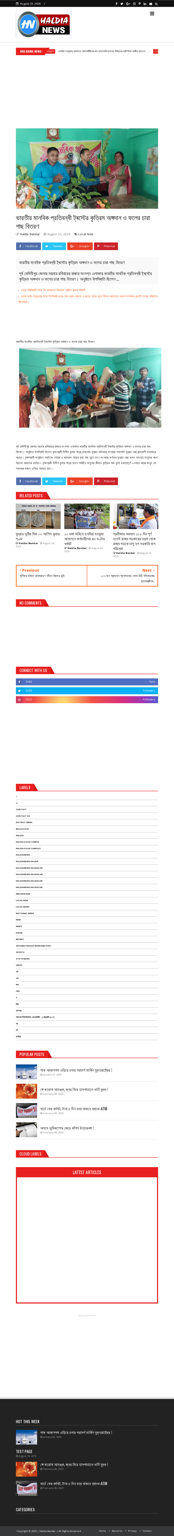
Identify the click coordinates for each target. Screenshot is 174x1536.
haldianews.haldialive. (29, 874)
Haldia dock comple (27, 841)
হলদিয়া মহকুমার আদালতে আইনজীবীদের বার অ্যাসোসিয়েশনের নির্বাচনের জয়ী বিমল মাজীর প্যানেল (77, 51)
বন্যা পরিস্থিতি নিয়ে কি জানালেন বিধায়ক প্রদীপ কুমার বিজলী (53, 290)
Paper (19, 932)
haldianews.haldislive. (29, 887)
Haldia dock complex (28, 848)
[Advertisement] (87, 90)
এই (17, 971)
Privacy (132, 1531)
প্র (17, 1023)
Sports (20, 952)
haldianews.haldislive (29, 880)
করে (17, 984)
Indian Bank (23, 893)
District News (24, 822)
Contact (135, 51)
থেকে (18, 991)
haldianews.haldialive (29, 868)
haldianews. (23, 854)
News (19, 926)
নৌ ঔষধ (18, 1010)
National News (25, 913)
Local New (85, 234)
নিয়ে (17, 1004)
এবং (17, 978)
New (18, 919)
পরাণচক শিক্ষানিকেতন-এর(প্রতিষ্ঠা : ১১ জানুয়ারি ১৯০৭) (35, 1017)
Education (22, 829)
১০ (17, 803)
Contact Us (23, 816)
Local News (22, 906)
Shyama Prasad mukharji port (33, 945)
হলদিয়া (18, 1036)
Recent (20, 939)
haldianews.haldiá (27, 861)
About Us (117, 1531)
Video (19, 965)
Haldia (20, 835)
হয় (17, 1030)
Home (102, 1531)
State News (22, 958)
